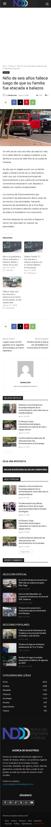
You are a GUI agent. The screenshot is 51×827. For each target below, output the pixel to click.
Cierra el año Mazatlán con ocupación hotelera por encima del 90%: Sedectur (33, 596)
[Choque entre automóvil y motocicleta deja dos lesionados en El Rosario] (9, 611)
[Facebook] (14, 102)
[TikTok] (15, 802)
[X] (20, 102)
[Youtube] (31, 802)
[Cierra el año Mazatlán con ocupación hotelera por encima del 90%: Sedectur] (9, 597)
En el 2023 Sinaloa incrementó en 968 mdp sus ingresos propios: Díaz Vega (33, 582)
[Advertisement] (25, 34)
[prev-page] (4, 452)
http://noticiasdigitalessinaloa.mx (25, 386)
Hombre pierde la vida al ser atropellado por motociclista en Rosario (37, 345)
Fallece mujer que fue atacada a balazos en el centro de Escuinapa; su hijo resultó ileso (12, 297)
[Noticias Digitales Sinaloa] (25, 733)
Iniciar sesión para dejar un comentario (25, 469)
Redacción (12, 95)
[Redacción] (4, 95)
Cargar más (24, 552)
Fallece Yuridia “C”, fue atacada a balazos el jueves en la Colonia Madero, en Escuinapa (33, 262)
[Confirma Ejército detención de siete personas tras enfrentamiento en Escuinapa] (9, 441)
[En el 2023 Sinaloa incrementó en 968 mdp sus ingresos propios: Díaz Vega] (9, 583)
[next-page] (8, 452)
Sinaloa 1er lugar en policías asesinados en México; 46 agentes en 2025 (33, 660)
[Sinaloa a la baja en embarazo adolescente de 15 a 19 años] (9, 648)
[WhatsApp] (32, 102)
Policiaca (12, 66)
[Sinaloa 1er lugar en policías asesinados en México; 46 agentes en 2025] (9, 661)
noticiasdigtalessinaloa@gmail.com (18, 784)
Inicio (5, 66)
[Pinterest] (26, 102)
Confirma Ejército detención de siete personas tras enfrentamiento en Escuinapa (32, 441)
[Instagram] (10, 802)
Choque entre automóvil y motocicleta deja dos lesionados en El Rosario (32, 610)
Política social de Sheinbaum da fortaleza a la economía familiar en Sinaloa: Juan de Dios (32, 633)
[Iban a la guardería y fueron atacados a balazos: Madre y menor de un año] (12, 246)
